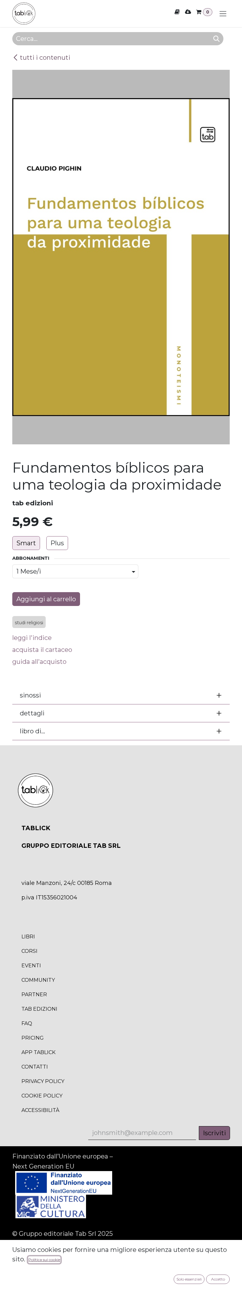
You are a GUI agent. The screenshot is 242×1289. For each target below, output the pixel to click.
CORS (29, 951)
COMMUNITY (38, 980)
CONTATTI (34, 1067)
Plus (57, 543)
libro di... (32, 731)
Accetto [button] (218, 1279)
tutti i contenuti (45, 57)
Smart (26, 543)
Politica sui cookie (44, 1259)
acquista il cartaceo (42, 649)
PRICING (32, 1038)
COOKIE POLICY (41, 1096)
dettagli (32, 713)
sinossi (30, 695)
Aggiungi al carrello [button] (46, 599)
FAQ (26, 1023)
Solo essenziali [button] (189, 1279)
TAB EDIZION (39, 1009)
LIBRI (28, 937)
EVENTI (31, 966)
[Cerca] (216, 38)
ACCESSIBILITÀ (40, 1110)
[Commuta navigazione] (223, 13)
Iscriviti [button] (214, 1133)
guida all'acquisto (39, 661)
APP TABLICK (38, 1052)
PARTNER (34, 994)
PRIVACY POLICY (42, 1081)
